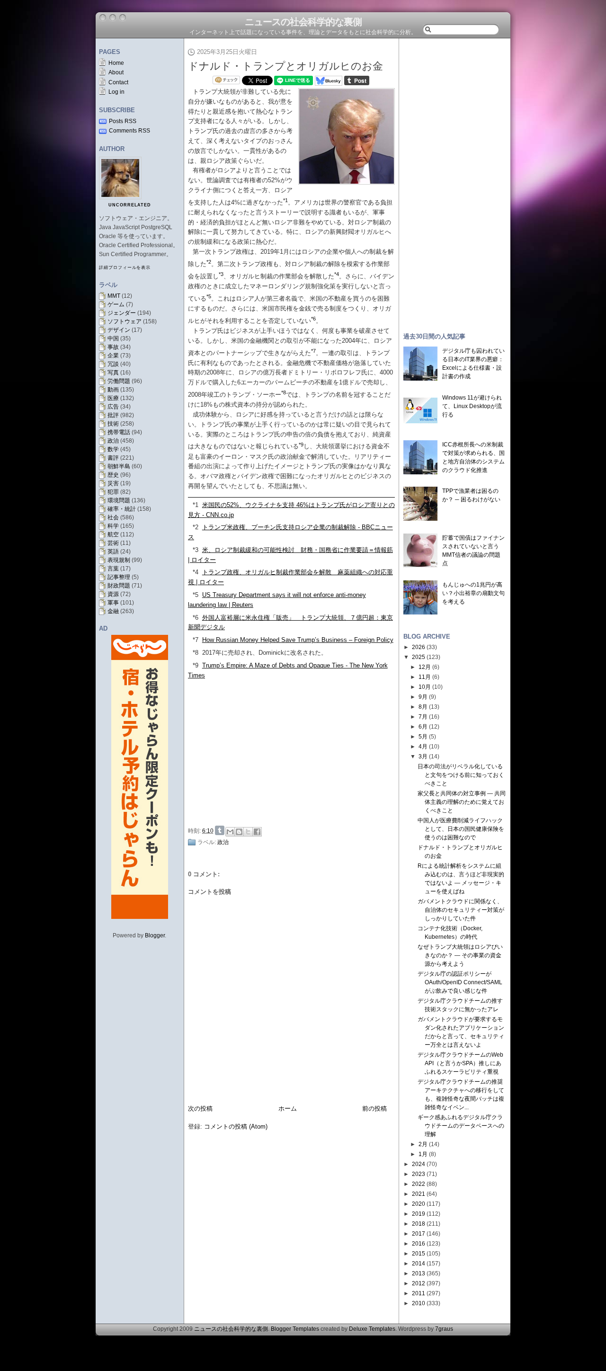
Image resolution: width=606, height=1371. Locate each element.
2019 (418, 1214)
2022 (418, 1184)
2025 (418, 657)
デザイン (118, 330)
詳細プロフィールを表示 (125, 267)
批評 (113, 415)
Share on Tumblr (219, 830)
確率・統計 (121, 509)
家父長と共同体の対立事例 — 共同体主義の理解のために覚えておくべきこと (462, 802)
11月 (425, 677)
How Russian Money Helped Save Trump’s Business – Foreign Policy (297, 639)
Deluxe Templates (372, 1329)
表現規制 (118, 560)
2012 (418, 1283)
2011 (418, 1293)
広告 (113, 406)
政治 (113, 440)
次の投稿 (200, 1108)
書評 (113, 457)
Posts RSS (122, 121)
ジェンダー (121, 313)
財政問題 (118, 585)
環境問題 (118, 500)
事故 (113, 347)
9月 (423, 697)
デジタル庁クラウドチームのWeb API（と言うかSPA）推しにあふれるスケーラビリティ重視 (460, 1063)
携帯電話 (118, 432)
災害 (113, 483)
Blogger (155, 935)
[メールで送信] (230, 832)
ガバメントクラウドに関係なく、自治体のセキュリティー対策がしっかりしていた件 (461, 910)
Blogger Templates (295, 1329)
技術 (113, 423)
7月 (423, 716)
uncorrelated (129, 205)
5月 (423, 736)
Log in (116, 92)
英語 (113, 551)
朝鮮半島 (118, 466)
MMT (113, 296)
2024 (418, 1164)
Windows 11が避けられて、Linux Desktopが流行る (472, 406)
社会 (113, 517)
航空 (113, 534)
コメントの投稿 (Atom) (235, 1126)
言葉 (113, 568)
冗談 (113, 364)
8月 (423, 706)
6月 (423, 726)
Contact (118, 82)
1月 (423, 1154)
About (116, 72)
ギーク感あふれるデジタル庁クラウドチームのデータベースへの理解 (461, 1126)
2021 (418, 1194)
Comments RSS (129, 130)
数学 (113, 449)
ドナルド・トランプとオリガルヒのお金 (285, 66)
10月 (425, 687)
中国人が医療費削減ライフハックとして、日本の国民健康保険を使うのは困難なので (461, 829)
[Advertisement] (294, 751)
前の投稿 (374, 1108)
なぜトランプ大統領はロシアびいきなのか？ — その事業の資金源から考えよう (460, 955)
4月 (423, 746)
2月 (423, 1144)
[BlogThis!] (239, 832)
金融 (113, 611)
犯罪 (113, 492)
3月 (423, 756)
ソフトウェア (124, 321)
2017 (418, 1233)
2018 (418, 1223)
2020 (418, 1204)
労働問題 (118, 381)
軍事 (113, 602)
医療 (113, 398)
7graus (444, 1329)
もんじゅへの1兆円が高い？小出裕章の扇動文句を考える (473, 593)
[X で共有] (248, 832)
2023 (418, 1174)
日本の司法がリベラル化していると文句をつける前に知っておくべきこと (461, 775)
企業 (113, 355)
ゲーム (116, 304)
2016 (418, 1243)
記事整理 (118, 577)
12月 (425, 667)
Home (116, 63)
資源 (113, 594)
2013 (418, 1273)
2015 (418, 1253)
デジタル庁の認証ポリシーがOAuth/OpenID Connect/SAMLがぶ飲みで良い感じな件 (460, 982)
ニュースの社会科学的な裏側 (303, 22)
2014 (418, 1263)
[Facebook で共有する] (257, 832)
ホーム (287, 1108)
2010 (418, 1303)
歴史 (113, 475)
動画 (113, 389)
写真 (113, 372)
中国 (113, 338)
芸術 (113, 543)
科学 (113, 526)
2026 (418, 647)
